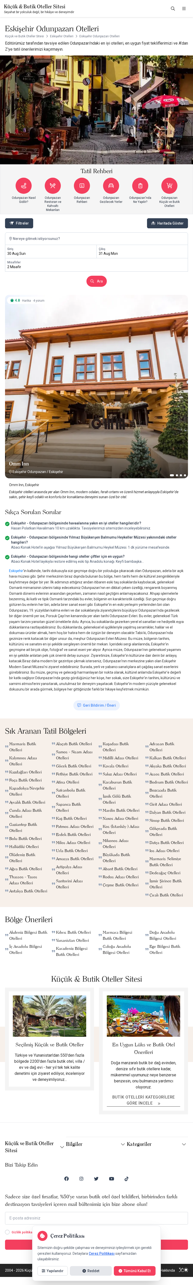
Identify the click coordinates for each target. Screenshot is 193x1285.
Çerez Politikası (102, 1253)
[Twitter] (96, 1179)
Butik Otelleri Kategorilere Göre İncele (143, 1100)
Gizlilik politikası (23, 1232)
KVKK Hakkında (163, 1270)
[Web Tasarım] (183, 1270)
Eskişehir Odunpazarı (29, 472)
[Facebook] (66, 1179)
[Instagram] (81, 1179)
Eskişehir (56, 472)
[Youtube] (111, 1179)
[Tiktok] (126, 1179)
